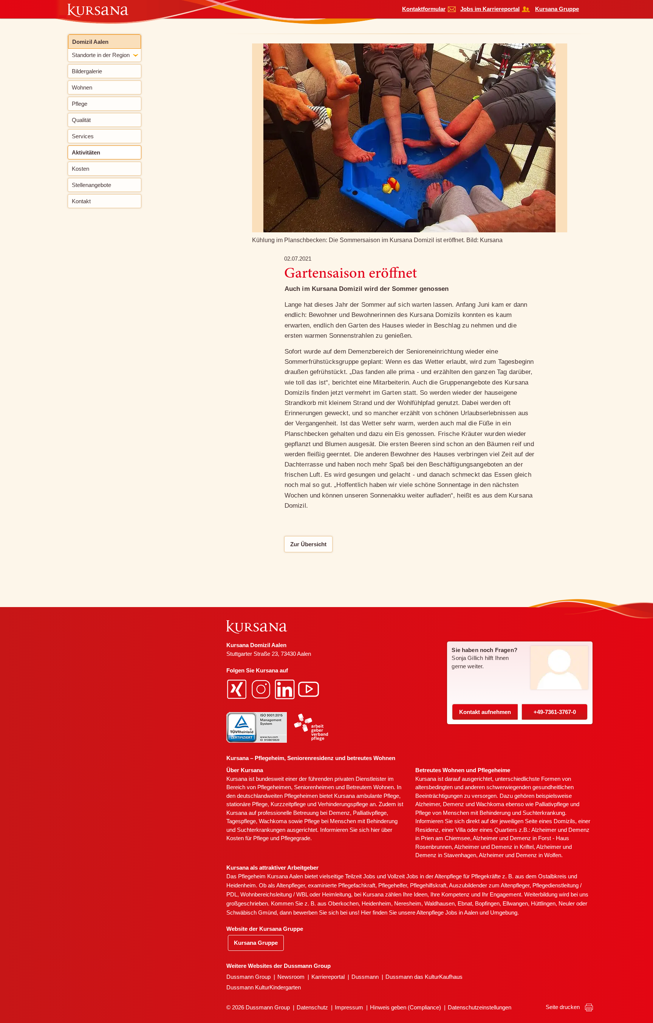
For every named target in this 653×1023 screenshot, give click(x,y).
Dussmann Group (248, 977)
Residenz (427, 830)
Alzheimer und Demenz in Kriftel (494, 847)
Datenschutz (312, 1007)
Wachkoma (490, 804)
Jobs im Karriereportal (490, 9)
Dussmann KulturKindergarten (263, 987)
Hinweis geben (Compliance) (405, 1007)
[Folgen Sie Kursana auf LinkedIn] (286, 689)
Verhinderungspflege (343, 804)
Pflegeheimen (274, 787)
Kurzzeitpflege (288, 804)
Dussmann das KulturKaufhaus (424, 977)
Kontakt (485, 712)
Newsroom (291, 977)
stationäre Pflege (247, 804)
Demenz (339, 813)
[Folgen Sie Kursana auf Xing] (237, 689)
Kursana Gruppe (557, 9)
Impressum (349, 1007)
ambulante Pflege (377, 796)
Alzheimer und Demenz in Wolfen (520, 855)
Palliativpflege (552, 804)
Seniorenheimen (314, 787)
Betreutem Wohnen (370, 787)
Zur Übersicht (308, 544)
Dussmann (365, 977)
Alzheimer (427, 804)
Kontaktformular (424, 9)
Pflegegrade (295, 838)
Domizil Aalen (90, 42)
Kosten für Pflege (247, 838)
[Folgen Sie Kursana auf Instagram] (262, 689)
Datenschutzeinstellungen (479, 1007)
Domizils (564, 821)
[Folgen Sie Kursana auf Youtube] (309, 689)
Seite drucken (563, 1007)
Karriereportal (328, 977)
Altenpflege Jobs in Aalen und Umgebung (466, 912)
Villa (460, 830)
